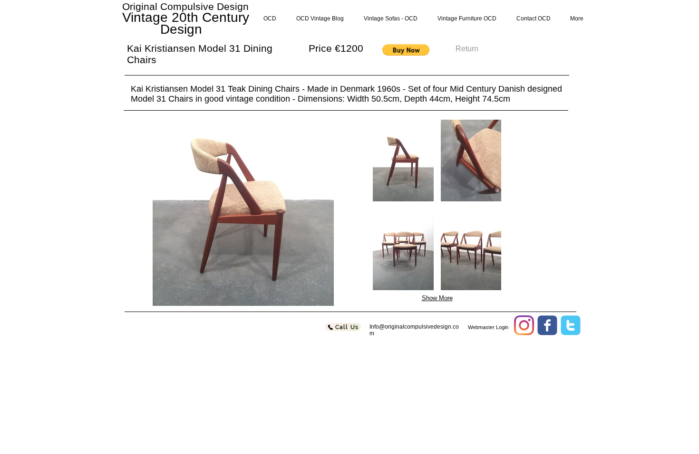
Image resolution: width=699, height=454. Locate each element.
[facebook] (547, 325)
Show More (437, 298)
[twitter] (571, 325)
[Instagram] (524, 325)
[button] (405, 50)
